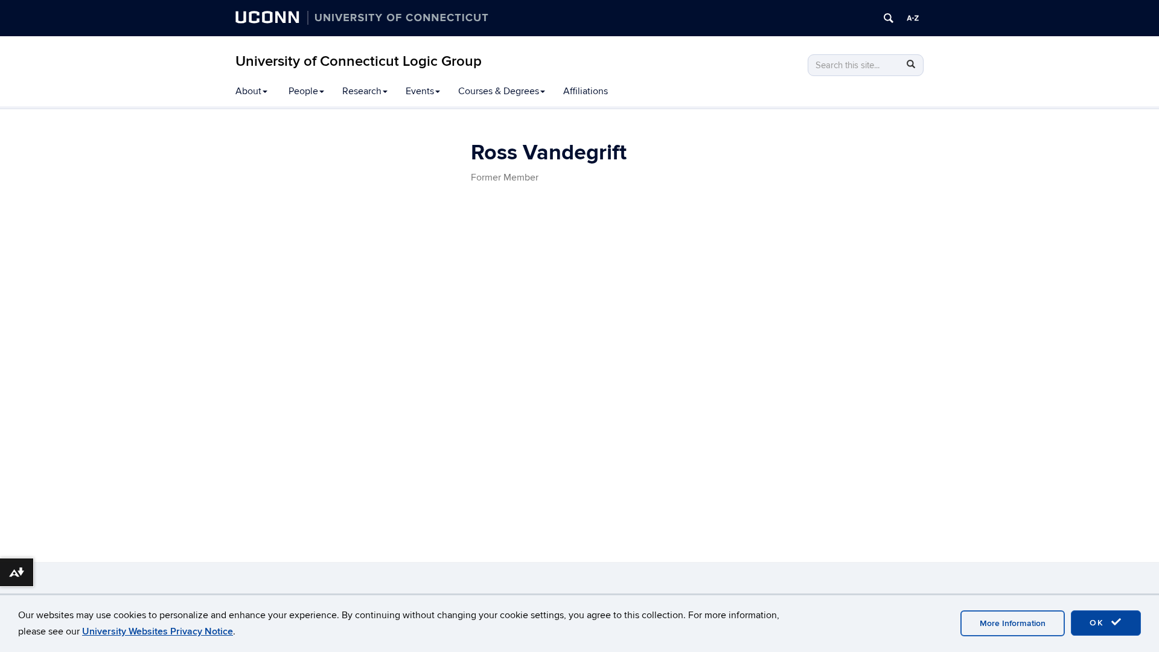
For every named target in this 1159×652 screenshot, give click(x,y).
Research (362, 91)
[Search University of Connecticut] (888, 18)
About (248, 91)
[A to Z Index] (912, 18)
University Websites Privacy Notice (157, 631)
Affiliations (585, 91)
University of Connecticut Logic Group (358, 61)
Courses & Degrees (498, 91)
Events (420, 91)
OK (1099, 623)
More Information (1013, 623)
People (303, 91)
